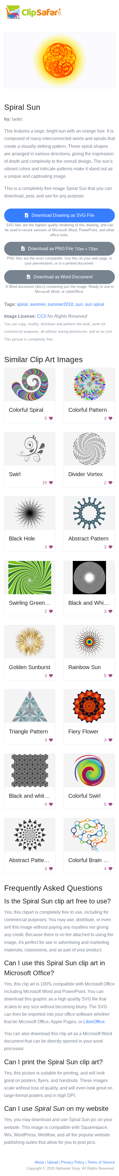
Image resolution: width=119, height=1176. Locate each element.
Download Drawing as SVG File (61, 215)
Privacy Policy (72, 1162)
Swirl (14, 474)
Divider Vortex (85, 474)
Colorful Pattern (87, 410)
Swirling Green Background (42, 603)
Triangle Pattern (28, 731)
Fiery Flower (83, 731)
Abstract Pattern (88, 538)
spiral (22, 304)
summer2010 (60, 304)
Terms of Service (101, 1162)
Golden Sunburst (29, 667)
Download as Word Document (61, 277)
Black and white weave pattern (46, 796)
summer (37, 304)
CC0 (41, 316)
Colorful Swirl (84, 796)
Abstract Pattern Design (38, 860)
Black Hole (22, 538)
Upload (52, 1162)
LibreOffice (94, 1021)
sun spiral (94, 304)
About (39, 1162)
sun (79, 304)
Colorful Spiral (26, 410)
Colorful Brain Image (93, 860)
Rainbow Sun (84, 667)
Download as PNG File (61, 248)
